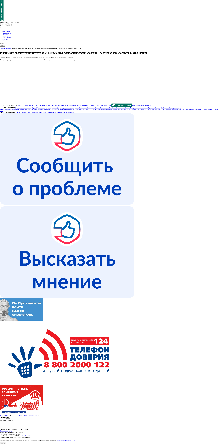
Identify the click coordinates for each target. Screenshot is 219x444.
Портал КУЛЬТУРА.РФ (123, 108)
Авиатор (55, 112)
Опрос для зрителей (105, 105)
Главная (2, 48)
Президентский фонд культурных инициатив (61, 108)
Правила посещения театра (91, 105)
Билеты (61, 105)
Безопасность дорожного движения (63, 109)
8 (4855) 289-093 (4, 416)
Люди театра (7, 33)
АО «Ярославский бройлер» (26, 112)
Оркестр (5, 34)
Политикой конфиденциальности (66, 440)
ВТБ (16, 112)
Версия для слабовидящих (123, 105)
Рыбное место (48, 112)
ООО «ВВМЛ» (39, 112)
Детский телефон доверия (102, 109)
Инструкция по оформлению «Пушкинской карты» (145, 108)
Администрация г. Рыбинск (23, 108)
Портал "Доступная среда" (39, 108)
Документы (67, 105)
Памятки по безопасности (45, 109)
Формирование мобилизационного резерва (177, 109)
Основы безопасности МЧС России (105, 108)
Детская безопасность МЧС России (84, 108)
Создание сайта (25, 435)
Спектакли (6, 31)
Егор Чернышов (69, 112)
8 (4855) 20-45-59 (32, 416)
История (5, 39)
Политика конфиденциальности (141, 105)
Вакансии (74, 105)
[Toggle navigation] (0, 27)
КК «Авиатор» (7, 37)
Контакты (6, 40)
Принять (3, 443)
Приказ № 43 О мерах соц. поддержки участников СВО (148, 109)
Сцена (43, 105)
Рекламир (61, 112)
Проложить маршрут (6, 431)
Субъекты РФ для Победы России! (84, 109)
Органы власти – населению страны (120, 109)
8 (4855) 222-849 (22, 416)
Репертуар (25, 105)
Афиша (5, 30)
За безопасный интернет (30, 109)
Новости (5, 36)
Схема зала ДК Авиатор (52, 105)
